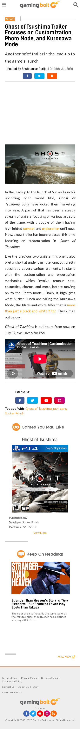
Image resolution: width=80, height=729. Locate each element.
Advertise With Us (12, 692)
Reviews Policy (49, 677)
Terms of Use (9, 677)
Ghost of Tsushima (38, 409)
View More (40, 532)
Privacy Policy (29, 677)
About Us (23, 686)
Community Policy (12, 681)
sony (63, 409)
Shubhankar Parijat (34, 69)
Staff (36, 686)
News (10, 19)
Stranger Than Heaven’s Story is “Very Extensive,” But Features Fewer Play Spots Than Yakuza (40, 604)
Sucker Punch (14, 413)
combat (29, 228)
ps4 (55, 409)
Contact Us (8, 686)
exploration (50, 228)
